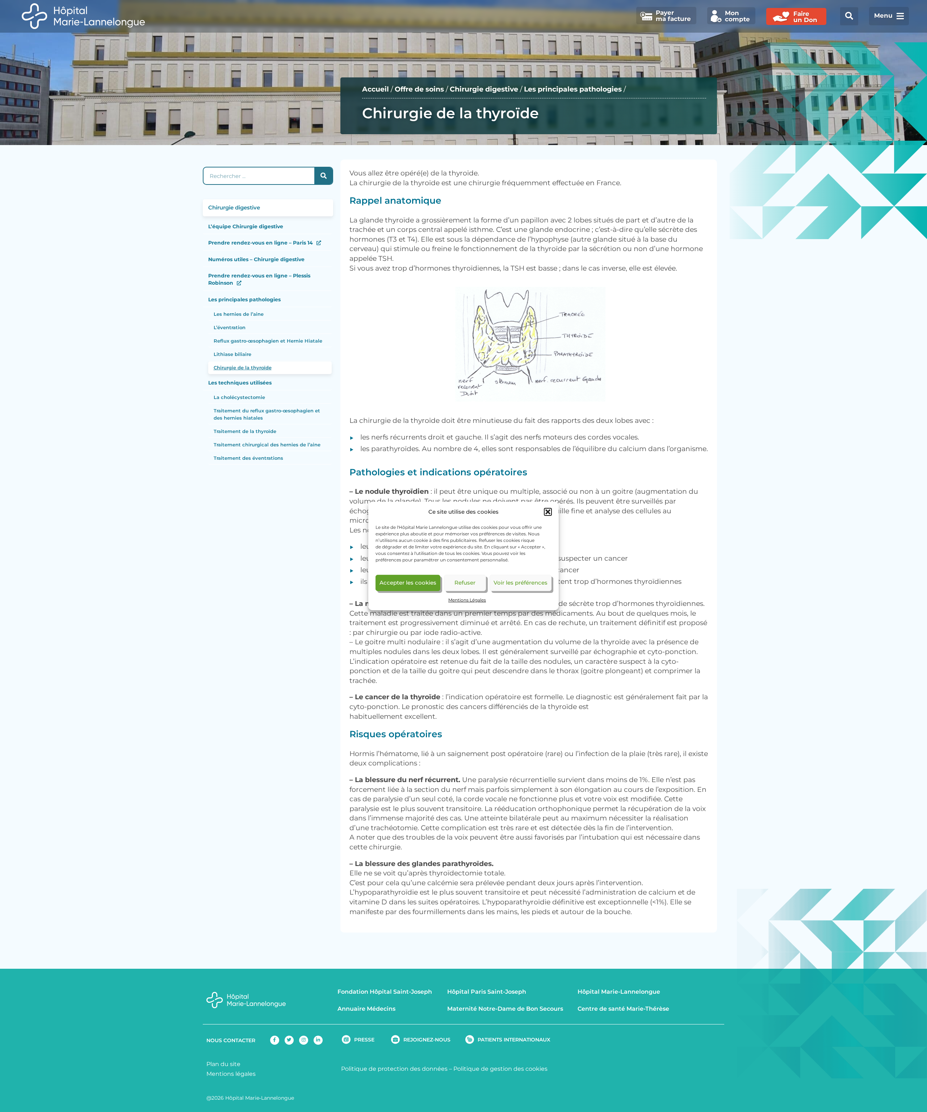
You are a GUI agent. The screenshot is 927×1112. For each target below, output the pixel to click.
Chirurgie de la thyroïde (243, 367)
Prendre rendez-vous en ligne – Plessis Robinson (259, 279)
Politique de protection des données (394, 1068)
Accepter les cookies (407, 582)
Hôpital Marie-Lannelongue (619, 991)
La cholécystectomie (239, 397)
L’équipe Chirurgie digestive (245, 226)
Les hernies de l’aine (239, 314)
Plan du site (223, 1064)
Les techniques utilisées (240, 382)
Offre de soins (419, 89)
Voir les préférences (521, 582)
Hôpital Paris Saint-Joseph (486, 991)
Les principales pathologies (573, 89)
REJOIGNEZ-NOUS (426, 1039)
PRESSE (364, 1039)
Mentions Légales (467, 600)
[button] (547, 511)
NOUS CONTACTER (230, 1040)
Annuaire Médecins (366, 1008)
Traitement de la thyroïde (245, 431)
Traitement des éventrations (248, 458)
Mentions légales (231, 1073)
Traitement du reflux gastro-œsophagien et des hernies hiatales (267, 414)
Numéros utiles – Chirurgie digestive (256, 259)
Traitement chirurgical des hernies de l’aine (267, 444)
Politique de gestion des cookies (500, 1068)
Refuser (464, 582)
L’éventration (230, 327)
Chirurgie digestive (484, 89)
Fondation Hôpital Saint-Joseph (384, 991)
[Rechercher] (323, 175)
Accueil (375, 89)
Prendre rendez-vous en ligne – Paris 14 (260, 242)
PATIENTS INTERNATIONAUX (514, 1039)
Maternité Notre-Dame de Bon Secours (505, 1008)
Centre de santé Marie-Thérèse (623, 1008)
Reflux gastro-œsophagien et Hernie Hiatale (268, 341)
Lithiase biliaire (232, 354)
